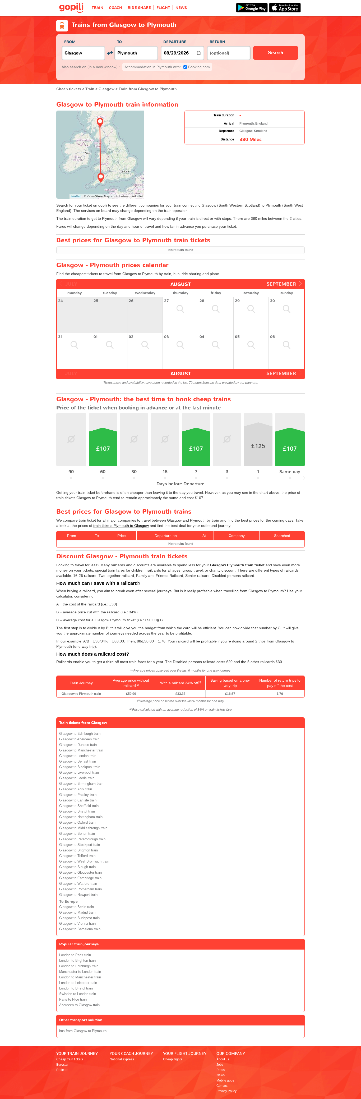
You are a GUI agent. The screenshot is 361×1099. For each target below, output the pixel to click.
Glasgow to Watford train (78, 884)
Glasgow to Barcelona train (79, 929)
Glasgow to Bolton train (77, 834)
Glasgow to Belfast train (77, 761)
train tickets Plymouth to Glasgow (121, 525)
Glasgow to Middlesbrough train (83, 828)
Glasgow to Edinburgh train (79, 734)
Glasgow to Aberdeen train (79, 739)
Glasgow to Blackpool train (79, 767)
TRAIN (97, 7)
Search (275, 52)
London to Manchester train (80, 977)
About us (222, 1059)
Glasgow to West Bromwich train (84, 861)
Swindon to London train (77, 994)
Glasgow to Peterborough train (82, 839)
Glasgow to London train (77, 756)
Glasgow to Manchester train (81, 750)
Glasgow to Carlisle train (77, 800)
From (70, 41)
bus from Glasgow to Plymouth (83, 1031)
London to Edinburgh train (78, 966)
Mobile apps (225, 1080)
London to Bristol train (76, 988)
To (119, 41)
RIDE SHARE (139, 7)
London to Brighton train (77, 961)
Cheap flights (172, 1059)
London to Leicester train (78, 983)
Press (220, 1070)
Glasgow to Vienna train (77, 923)
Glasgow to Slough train (77, 867)
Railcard (62, 1070)
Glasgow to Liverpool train (79, 772)
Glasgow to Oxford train (77, 822)
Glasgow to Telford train (77, 856)
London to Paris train (75, 955)
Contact (222, 1086)
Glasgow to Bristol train (77, 811)
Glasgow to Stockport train (79, 845)
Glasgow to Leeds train (76, 778)
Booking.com (167, 67)
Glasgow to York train (75, 789)
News (220, 1075)
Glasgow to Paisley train (77, 795)
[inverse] (109, 53)
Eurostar (62, 1064)
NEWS (181, 7)
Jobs (219, 1064)
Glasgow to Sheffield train (79, 806)
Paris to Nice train (73, 999)
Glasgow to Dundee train (78, 745)
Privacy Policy (226, 1091)
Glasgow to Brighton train (78, 850)
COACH (115, 7)
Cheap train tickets (69, 1059)
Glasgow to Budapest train (79, 918)
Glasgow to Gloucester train (80, 872)
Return (217, 41)
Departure (174, 41)
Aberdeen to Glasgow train (79, 1005)
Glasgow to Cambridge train (80, 878)
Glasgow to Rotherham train (80, 889)
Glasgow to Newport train (78, 895)
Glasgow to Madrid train (77, 912)
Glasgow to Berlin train (76, 907)
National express (122, 1059)
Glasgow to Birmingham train (81, 784)
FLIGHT (163, 7)
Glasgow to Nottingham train (81, 817)
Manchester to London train (80, 972)
